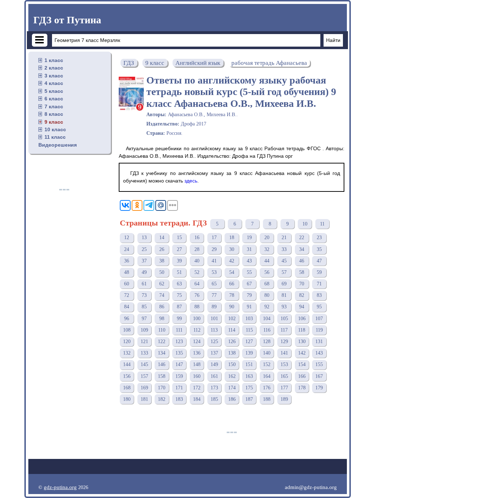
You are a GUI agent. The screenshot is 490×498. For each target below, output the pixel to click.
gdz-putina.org (60, 487)
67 (249, 283)
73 (144, 295)
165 (284, 376)
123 (179, 341)
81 (284, 295)
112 (197, 330)
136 (197, 353)
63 (179, 283)
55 (249, 272)
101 (214, 318)
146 (161, 364)
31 (249, 249)
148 (197, 364)
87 (179, 306)
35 (319, 249)
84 (126, 306)
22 (301, 237)
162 (232, 376)
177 (284, 387)
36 (126, 261)
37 (144, 261)
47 (319, 261)
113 (214, 330)
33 (284, 249)
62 (161, 283)
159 (179, 376)
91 (249, 306)
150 (232, 364)
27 (179, 249)
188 (266, 399)
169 (144, 387)
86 (161, 306)
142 (302, 353)
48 (126, 272)
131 (319, 341)
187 (249, 399)
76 (196, 295)
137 (214, 353)
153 (284, 364)
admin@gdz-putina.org (311, 487)
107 (319, 318)
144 (127, 364)
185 (214, 399)
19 (249, 237)
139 (249, 353)
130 (302, 341)
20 (266, 237)
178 (302, 387)
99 (179, 318)
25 (144, 249)
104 (266, 318)
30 (231, 249)
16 (196, 237)
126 (232, 341)
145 (144, 364)
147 (179, 364)
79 (249, 295)
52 (196, 272)
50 (161, 272)
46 (301, 261)
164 (266, 376)
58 (301, 272)
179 (319, 387)
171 (179, 387)
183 (179, 399)
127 (249, 341)
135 (179, 353)
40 (196, 261)
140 (266, 353)
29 (214, 249)
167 (319, 376)
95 (319, 306)
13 (144, 237)
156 (127, 376)
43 (249, 261)
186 (232, 399)
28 (196, 249)
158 (161, 376)
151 (249, 364)
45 (284, 261)
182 (161, 399)
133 (144, 353)
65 (214, 283)
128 (266, 341)
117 (284, 330)
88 (196, 306)
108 (127, 330)
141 (284, 353)
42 (231, 261)
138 (232, 353)
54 (231, 272)
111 (179, 330)
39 (179, 261)
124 (197, 341)
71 (319, 283)
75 (179, 295)
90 (231, 306)
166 (302, 376)
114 (231, 330)
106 (302, 318)
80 (266, 295)
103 (249, 318)
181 (144, 399)
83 (319, 295)
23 (319, 237)
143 (319, 353)
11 (322, 224)
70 (301, 283)
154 (302, 364)
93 (284, 306)
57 (284, 272)
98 (161, 318)
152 (266, 364)
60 (126, 283)
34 (301, 249)
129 (284, 341)
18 (231, 237)
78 (231, 295)
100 (197, 318)
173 (214, 387)
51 (179, 272)
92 (266, 306)
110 (161, 330)
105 (284, 318)
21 (284, 237)
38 (161, 261)
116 (266, 330)
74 (161, 295)
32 (266, 249)
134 (161, 353)
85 (144, 306)
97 (144, 318)
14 (161, 237)
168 (127, 387)
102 (232, 318)
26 (161, 249)
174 (232, 387)
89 (214, 306)
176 (266, 387)
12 (126, 237)
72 (126, 295)
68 (266, 283)
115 (249, 330)
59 (319, 272)
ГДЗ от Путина (67, 19)
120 (127, 341)
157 (144, 376)
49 (144, 272)
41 (214, 261)
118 (301, 330)
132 (127, 353)
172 (197, 387)
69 (284, 283)
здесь (190, 181)
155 (319, 364)
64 (196, 283)
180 (127, 399)
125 (214, 341)
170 (161, 387)
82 (301, 295)
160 (197, 376)
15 (179, 237)
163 (249, 376)
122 (161, 341)
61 (144, 283)
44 (266, 261)
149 (214, 364)
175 (249, 387)
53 (214, 272)
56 (266, 272)
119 (319, 330)
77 (214, 295)
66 (231, 283)
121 (144, 341)
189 (284, 399)
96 (126, 318)
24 (126, 249)
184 (197, 399)
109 (144, 330)
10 (304, 224)
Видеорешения (57, 145)
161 (214, 376)
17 (214, 237)
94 (301, 306)
